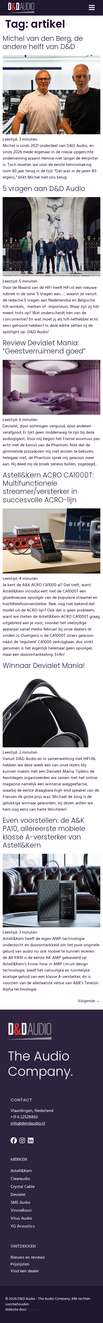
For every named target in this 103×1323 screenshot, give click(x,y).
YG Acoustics (23, 1226)
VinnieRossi (21, 1210)
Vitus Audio (21, 1218)
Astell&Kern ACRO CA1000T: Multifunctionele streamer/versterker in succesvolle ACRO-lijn (49, 487)
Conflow (34, 1310)
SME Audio (20, 1202)
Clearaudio (20, 1179)
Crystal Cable (23, 1186)
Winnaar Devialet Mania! (44, 665)
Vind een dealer (25, 1271)
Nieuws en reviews (28, 1257)
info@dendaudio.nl (28, 1123)
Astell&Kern (21, 1171)
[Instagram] (22, 1140)
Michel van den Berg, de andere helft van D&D (43, 42)
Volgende (89, 1001)
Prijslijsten (20, 1264)
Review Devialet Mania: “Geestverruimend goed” (44, 347)
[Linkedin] (30, 1140)
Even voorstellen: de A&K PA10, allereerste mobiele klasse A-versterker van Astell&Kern (44, 833)
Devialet (18, 1194)
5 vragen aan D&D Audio (44, 188)
